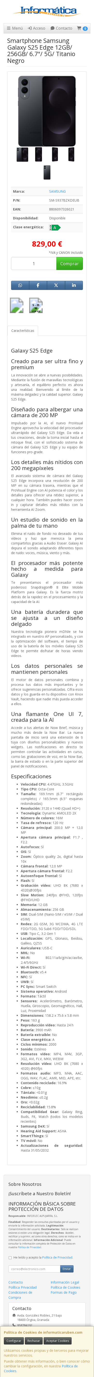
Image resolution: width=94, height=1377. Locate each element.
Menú (17, 28)
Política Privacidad (22, 1287)
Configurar (14, 1341)
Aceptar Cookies (57, 1341)
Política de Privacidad (29, 1247)
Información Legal (65, 1282)
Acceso (38, 28)
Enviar (67, 1269)
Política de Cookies (65, 1287)
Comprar (69, 263)
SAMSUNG (57, 191)
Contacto (63, 28)
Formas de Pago (64, 1292)
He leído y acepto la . (43, 1257)
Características (22, 330)
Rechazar (33, 1341)
